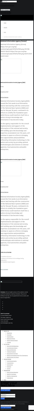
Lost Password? (9, 398)
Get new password (6, 407)
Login (2, 398)
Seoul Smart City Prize (6, 13)
